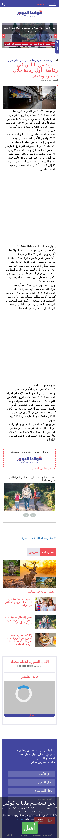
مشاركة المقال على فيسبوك (37, 538)
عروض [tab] (33, 552)
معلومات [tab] (48, 552)
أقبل (29, 828)
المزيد (28, 715)
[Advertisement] (29, 206)
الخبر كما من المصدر (43, 468)
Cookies (19, 819)
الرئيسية (50, 60)
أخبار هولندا (37, 60)
